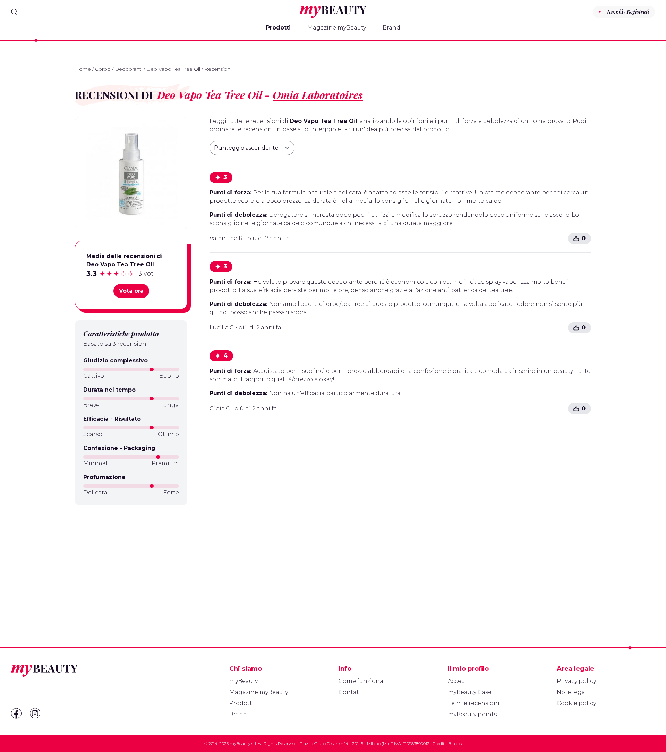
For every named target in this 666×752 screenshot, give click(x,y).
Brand (391, 27)
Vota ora (131, 290)
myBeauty (243, 681)
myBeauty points (472, 714)
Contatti (351, 692)
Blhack (455, 743)
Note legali (573, 692)
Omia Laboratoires (318, 95)
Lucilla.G (222, 327)
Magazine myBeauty (336, 27)
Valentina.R (226, 238)
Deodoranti (128, 69)
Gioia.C (220, 408)
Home (83, 69)
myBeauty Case (470, 692)
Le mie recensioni (474, 703)
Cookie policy (576, 703)
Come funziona (361, 681)
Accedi (457, 681)
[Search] (14, 12)
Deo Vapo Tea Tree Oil (173, 69)
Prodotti (278, 27)
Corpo (103, 69)
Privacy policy (576, 681)
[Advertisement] (131, 559)
